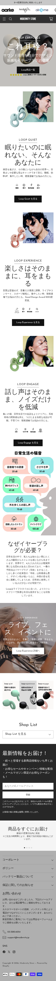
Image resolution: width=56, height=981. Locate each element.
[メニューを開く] (4, 19)
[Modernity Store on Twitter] (9, 952)
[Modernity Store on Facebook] (4, 952)
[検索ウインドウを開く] (10, 19)
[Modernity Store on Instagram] (14, 952)
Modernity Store (27, 963)
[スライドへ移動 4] (34, 669)
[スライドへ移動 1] (17, 669)
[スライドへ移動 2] (23, 669)
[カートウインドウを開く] (51, 19)
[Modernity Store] (28, 18)
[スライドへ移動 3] (28, 669)
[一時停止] (40, 669)
